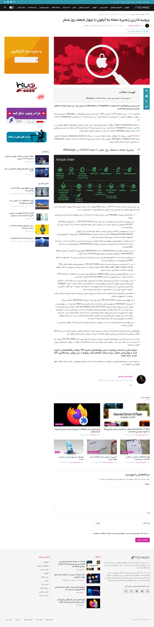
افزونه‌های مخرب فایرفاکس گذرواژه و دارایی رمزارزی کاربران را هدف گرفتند (71, 601)
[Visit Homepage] (142, 7)
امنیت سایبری (135, 14)
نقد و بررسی (104, 7)
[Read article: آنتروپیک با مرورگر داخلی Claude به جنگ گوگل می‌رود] (102, 447)
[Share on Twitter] (146, 101)
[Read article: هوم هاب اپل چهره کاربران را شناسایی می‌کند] (69, 447)
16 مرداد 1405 (28, 174)
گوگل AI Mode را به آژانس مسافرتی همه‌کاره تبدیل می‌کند (138, 458)
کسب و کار (66, 7)
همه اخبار (138, 2)
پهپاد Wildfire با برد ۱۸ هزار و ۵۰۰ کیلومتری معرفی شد (22, 202)
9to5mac (136, 136)
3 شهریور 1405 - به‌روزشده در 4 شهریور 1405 (21, 193)
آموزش (94, 7)
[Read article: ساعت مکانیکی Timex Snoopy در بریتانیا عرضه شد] (42, 229)
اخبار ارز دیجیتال (84, 7)
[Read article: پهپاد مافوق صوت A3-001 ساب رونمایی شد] (42, 192)
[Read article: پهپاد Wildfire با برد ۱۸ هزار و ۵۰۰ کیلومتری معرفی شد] (42, 204)
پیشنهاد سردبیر (94, 25)
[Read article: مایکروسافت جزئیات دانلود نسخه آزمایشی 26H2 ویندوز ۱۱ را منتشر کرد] (93, 591)
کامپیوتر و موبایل (116, 7)
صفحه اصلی (146, 2)
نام (148, 513)
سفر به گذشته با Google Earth (22, 238)
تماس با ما (116, 2)
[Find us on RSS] (126, 591)
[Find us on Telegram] (137, 591)
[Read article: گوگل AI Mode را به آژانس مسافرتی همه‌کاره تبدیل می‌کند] (135, 447)
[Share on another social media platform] (146, 107)
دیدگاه (147, 484)
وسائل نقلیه (56, 7)
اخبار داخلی (21, 7)
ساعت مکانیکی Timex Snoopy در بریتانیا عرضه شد (21, 227)
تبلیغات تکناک (131, 2)
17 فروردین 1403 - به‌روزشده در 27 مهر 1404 (21, 241)
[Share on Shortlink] (146, 90)
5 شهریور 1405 (129, 435)
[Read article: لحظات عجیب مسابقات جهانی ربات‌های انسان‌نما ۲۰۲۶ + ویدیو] (42, 160)
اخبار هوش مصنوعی (110, 424)
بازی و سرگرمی (44, 7)
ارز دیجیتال (44, 577)
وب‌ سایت (146, 523)
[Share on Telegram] (146, 96)
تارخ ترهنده (93, 435)
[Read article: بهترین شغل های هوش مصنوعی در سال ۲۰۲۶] (42, 172)
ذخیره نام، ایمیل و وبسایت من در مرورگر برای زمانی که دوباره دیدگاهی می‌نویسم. (120, 533)
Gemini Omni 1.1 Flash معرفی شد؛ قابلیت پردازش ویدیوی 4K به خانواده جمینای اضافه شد (71, 564)
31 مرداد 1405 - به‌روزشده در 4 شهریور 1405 (21, 206)
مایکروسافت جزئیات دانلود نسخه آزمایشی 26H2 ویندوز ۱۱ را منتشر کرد (69, 588)
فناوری (127, 7)
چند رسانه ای (32, 7)
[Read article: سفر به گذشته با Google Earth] (42, 242)
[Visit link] (26, 55)
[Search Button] (5, 7)
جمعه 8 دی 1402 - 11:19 (116, 25)
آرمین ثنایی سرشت (140, 435)
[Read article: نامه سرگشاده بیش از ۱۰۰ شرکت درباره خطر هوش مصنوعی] (93, 578)
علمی (74, 7)
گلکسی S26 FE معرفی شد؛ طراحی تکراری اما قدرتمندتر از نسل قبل (21, 214)
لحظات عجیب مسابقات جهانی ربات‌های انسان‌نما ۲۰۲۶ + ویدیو (19, 157)
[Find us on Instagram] (131, 591)
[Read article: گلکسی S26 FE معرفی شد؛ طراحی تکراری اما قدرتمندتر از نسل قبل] (42, 217)
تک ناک (148, 14)
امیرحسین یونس (133, 25)
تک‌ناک (130, 114)
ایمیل (97, 523)
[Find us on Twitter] (147, 591)
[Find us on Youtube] (142, 591)
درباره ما (123, 2)
